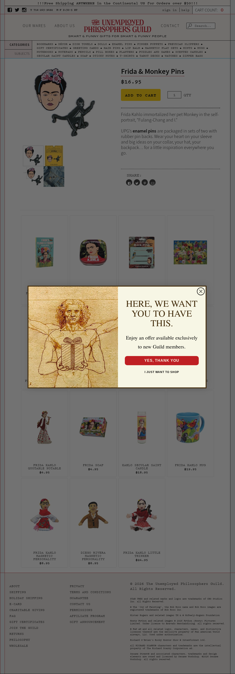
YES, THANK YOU (161, 360)
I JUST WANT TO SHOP (162, 372)
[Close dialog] (200, 291)
